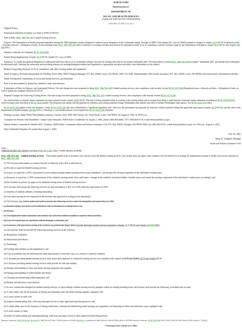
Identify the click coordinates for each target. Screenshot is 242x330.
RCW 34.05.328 (11, 107)
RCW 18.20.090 (41, 52)
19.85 (76, 100)
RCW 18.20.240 (23, 320)
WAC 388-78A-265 (25, 37)
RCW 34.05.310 (38, 103)
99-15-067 (35, 320)
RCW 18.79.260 (176, 88)
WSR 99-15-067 (45, 151)
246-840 (32, 110)
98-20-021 (81, 320)
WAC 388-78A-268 (10, 158)
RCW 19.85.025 (224, 100)
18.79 (215, 42)
